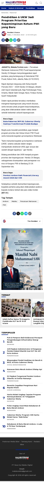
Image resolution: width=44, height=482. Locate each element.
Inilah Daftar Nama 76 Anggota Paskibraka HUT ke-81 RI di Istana (16, 321)
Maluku (14, 201)
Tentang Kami (26, 441)
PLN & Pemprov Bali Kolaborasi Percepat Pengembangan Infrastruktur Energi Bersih (24, 340)
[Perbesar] (22, 63)
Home (3, 8)
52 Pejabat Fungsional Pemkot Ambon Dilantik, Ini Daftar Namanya (23, 377)
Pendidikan (30, 8)
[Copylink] (18, 40)
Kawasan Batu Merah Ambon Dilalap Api (24, 369)
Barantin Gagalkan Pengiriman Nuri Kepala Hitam (22, 387)
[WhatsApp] (11, 40)
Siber (22, 444)
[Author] (3, 33)
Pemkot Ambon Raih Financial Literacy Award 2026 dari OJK (21, 176)
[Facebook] (3, 40)
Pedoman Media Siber (10, 441)
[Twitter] (7, 40)
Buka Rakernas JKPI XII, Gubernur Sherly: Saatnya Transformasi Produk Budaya (21, 122)
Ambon (5, 201)
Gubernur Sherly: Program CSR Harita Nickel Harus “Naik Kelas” (23, 416)
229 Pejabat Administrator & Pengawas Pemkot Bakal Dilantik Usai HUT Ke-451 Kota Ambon (24, 351)
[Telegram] (15, 40)
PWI (4, 205)
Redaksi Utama (13, 32)
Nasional (13, 13)
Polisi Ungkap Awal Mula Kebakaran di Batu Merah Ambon (23, 407)
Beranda (4, 13)
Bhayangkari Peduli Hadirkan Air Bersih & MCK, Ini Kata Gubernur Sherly (24, 361)
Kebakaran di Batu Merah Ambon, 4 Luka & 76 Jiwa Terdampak (24, 425)
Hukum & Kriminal (16, 8)
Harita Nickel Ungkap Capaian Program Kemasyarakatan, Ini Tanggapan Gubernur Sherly (24, 397)
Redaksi (37, 441)
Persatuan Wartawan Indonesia (29, 201)
